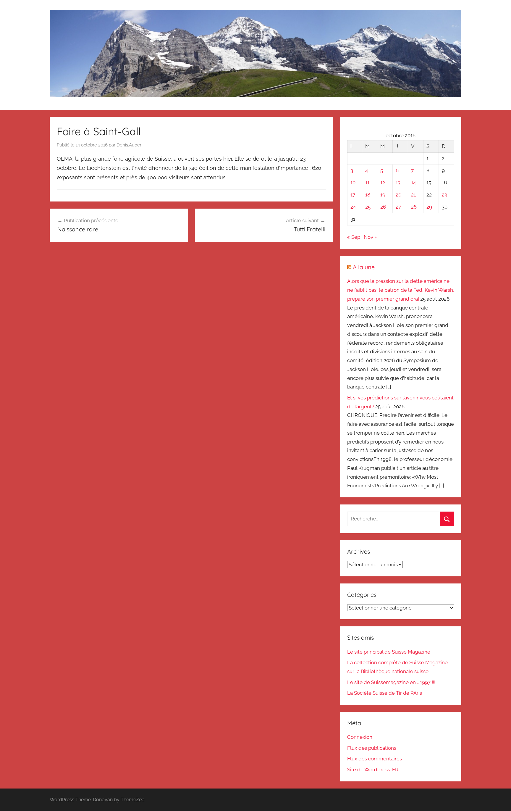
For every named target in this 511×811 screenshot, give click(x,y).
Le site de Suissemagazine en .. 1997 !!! (391, 682)
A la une (364, 267)
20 (398, 195)
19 (382, 195)
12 (382, 183)
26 (383, 207)
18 (367, 195)
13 (398, 183)
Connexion (359, 737)
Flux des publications (371, 748)
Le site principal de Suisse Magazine (388, 652)
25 (368, 207)
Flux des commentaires (374, 759)
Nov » (370, 237)
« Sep (353, 237)
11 (367, 183)
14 (413, 183)
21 (413, 195)
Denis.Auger (129, 145)
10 (352, 183)
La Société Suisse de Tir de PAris (384, 693)
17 (352, 195)
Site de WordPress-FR (372, 770)
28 (414, 207)
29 (429, 207)
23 (444, 195)
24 (353, 207)
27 (398, 207)
